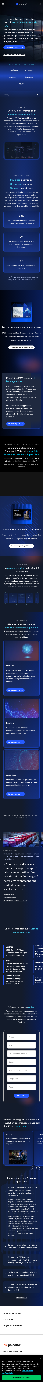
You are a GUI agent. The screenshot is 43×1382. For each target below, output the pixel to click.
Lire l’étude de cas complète (15, 900)
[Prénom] (21, 1037)
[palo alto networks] (21, 4)
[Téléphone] (21, 1078)
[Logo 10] (21, 85)
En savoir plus (14, 424)
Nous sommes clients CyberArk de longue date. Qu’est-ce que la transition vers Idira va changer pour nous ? (22, 1191)
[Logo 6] (14, 70)
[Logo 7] (27, 70)
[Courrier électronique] (21, 1053)
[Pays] (21, 1087)
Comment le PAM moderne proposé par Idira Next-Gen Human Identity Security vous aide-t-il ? (23, 1260)
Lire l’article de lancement (14, 54)
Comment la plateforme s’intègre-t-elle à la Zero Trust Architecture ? (23, 1246)
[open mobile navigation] (3, 4)
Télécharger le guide (20, 546)
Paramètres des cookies (21, 1378)
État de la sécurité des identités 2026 (24, 277)
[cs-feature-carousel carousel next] (41, 839)
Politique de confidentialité (13, 1351)
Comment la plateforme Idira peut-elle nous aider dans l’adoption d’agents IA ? (23, 1287)
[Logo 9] (29, 77)
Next (38, 1168)
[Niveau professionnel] (21, 1070)
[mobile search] (39, 4)
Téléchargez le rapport (20, 347)
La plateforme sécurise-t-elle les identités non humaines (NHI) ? (22, 1273)
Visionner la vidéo (13, 47)
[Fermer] (40, 1358)
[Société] (21, 1062)
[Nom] (21, 1045)
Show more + (21, 1297)
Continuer (20, 1095)
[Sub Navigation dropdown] (21, 94)
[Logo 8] (12, 77)
